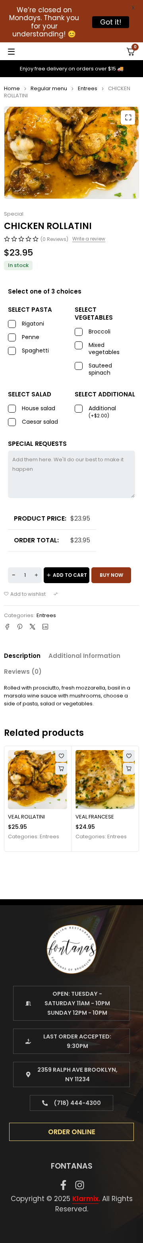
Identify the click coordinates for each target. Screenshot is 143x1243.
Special (13, 214)
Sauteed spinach (100, 369)
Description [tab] (22, 656)
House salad (38, 408)
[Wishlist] (25, 594)
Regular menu (49, 88)
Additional (102, 412)
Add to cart (70, 575)
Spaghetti (35, 350)
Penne (30, 337)
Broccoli (99, 331)
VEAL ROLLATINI (26, 816)
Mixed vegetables (104, 348)
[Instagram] (80, 1185)
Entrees (87, 88)
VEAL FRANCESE (94, 816)
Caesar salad (40, 422)
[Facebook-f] (63, 1185)
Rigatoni (33, 324)
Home (12, 88)
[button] (128, 117)
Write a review (88, 239)
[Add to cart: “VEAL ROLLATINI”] (61, 769)
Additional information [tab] (84, 656)
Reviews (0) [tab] (23, 671)
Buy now (111, 575)
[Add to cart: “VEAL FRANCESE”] (129, 769)
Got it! (110, 22)
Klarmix (85, 1198)
